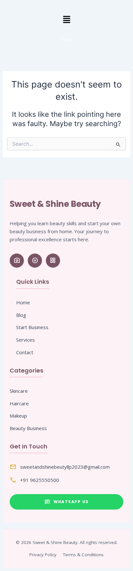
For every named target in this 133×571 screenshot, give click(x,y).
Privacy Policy (42, 554)
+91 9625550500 (39, 480)
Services (25, 339)
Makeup (18, 415)
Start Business (32, 327)
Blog (21, 315)
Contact (24, 352)
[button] (66, 20)
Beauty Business (28, 428)
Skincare (19, 391)
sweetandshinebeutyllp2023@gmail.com (65, 467)
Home (23, 302)
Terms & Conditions (83, 554)
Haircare (19, 403)
